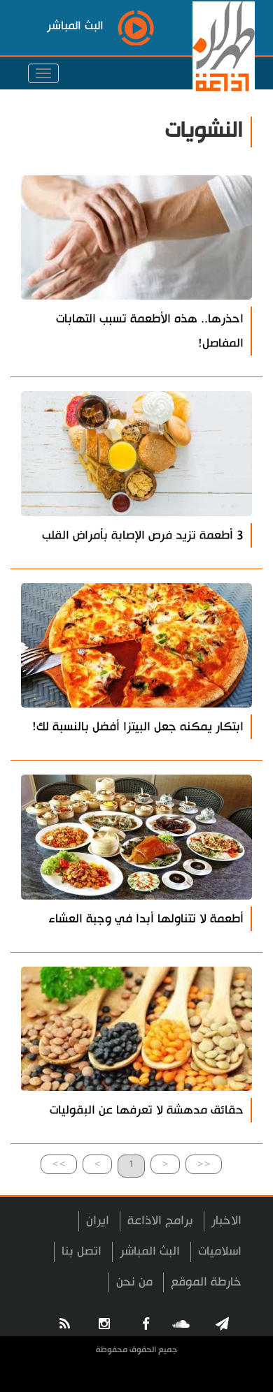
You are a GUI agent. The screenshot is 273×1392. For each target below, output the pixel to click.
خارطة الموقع (206, 1282)
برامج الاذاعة (160, 1220)
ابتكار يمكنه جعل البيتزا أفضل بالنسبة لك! (138, 726)
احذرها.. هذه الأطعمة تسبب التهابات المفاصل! (150, 331)
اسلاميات (219, 1251)
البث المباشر (150, 1251)
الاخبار (226, 1220)
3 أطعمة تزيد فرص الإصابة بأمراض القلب (143, 535)
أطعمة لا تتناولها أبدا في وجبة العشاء (146, 918)
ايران (97, 1220)
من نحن (134, 1282)
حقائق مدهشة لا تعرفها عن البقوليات (147, 1110)
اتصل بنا (82, 1251)
